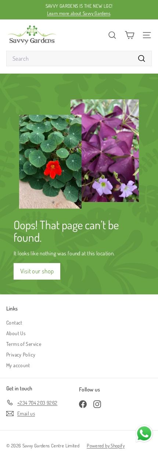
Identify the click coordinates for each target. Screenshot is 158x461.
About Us (15, 333)
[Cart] (129, 35)
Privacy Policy (20, 354)
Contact (14, 322)
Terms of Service (23, 344)
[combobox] (79, 58)
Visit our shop (37, 271)
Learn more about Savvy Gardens (78, 13)
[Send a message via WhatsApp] (144, 433)
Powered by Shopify (106, 445)
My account (18, 365)
